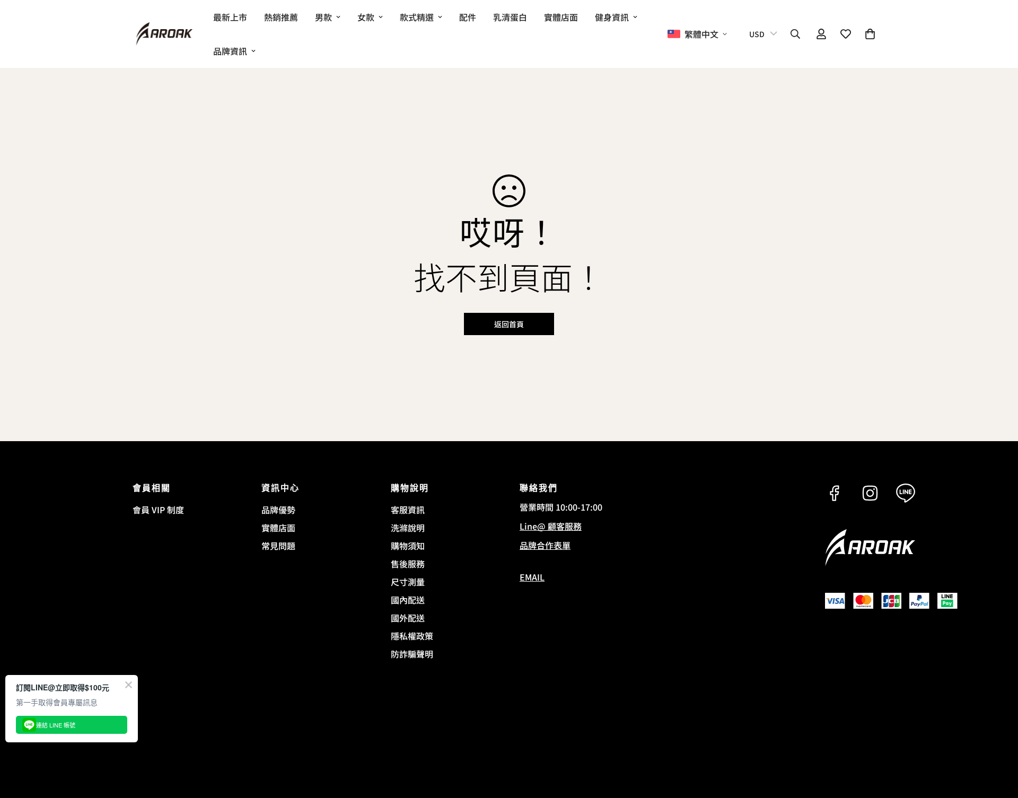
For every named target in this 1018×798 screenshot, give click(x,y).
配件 (467, 17)
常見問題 (278, 545)
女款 (365, 17)
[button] (870, 34)
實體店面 (561, 17)
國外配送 (408, 617)
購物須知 (408, 545)
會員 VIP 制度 (158, 509)
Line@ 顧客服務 (551, 526)
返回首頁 (509, 324)
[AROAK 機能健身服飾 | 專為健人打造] (164, 34)
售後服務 (408, 563)
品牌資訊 (230, 51)
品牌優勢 (278, 509)
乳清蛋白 (510, 17)
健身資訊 (612, 17)
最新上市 (230, 17)
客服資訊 (408, 509)
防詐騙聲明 (412, 653)
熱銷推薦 (281, 17)
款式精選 (417, 17)
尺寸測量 (408, 581)
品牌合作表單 (545, 545)
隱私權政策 (412, 635)
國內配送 (408, 599)
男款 (323, 17)
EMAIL (532, 577)
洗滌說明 (408, 527)
